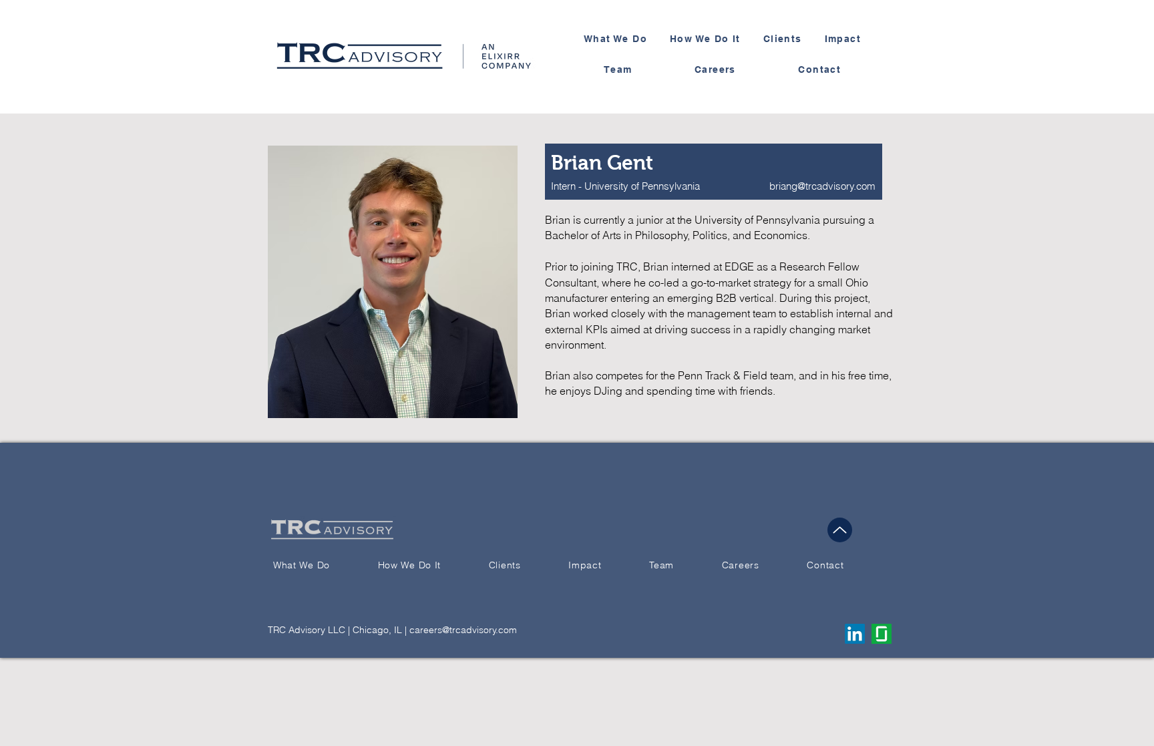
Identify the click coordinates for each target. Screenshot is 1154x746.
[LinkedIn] (855, 634)
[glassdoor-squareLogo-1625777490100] (882, 634)
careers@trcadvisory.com (463, 630)
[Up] (839, 530)
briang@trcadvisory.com (822, 186)
